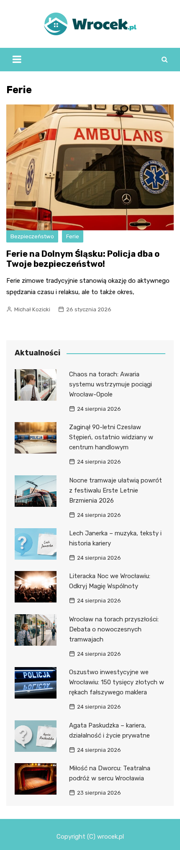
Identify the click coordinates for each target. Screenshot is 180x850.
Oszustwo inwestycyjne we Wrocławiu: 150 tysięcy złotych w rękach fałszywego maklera (116, 682)
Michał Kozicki (32, 309)
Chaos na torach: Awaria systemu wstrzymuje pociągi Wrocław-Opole (110, 384)
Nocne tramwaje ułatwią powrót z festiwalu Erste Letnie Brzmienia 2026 (115, 490)
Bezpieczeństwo (32, 236)
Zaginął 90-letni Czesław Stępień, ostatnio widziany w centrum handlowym (111, 437)
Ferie (72, 236)
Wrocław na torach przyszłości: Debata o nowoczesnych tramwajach (114, 629)
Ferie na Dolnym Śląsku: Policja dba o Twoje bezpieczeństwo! (82, 259)
